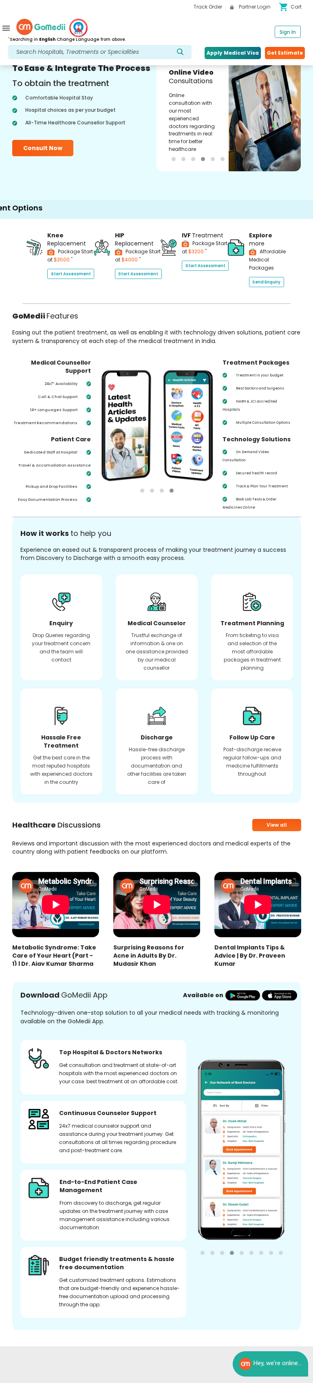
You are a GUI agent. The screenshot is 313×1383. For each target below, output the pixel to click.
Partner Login (254, 6)
